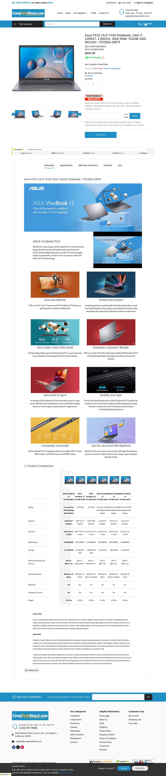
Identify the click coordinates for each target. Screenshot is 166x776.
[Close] (125, 359)
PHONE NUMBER (93, 391)
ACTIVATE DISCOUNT (105, 413)
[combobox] (92, 396)
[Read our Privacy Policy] (122, 407)
